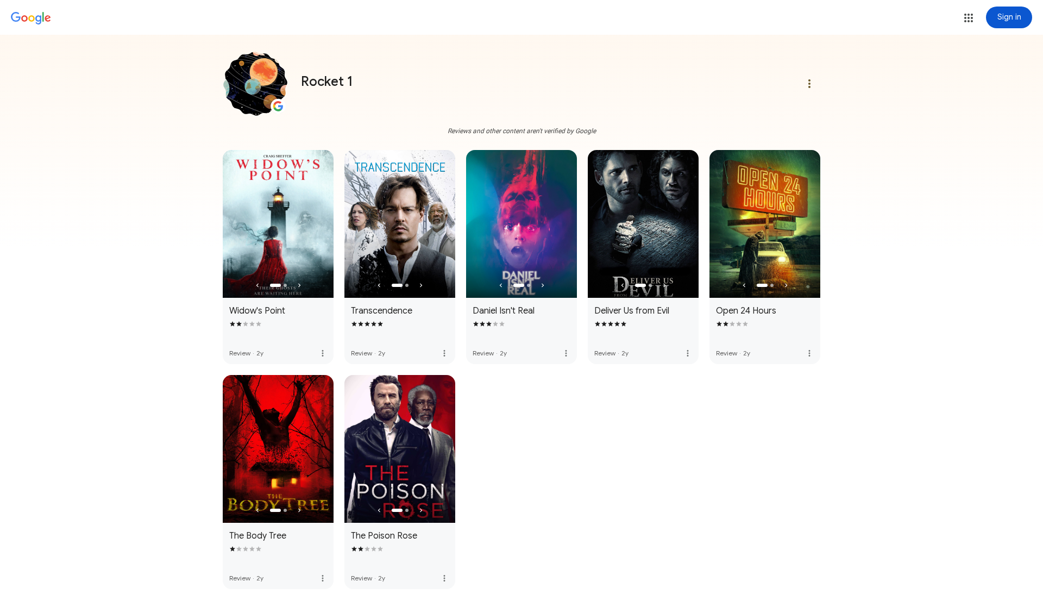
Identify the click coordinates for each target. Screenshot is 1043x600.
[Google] (31, 18)
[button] (968, 18)
